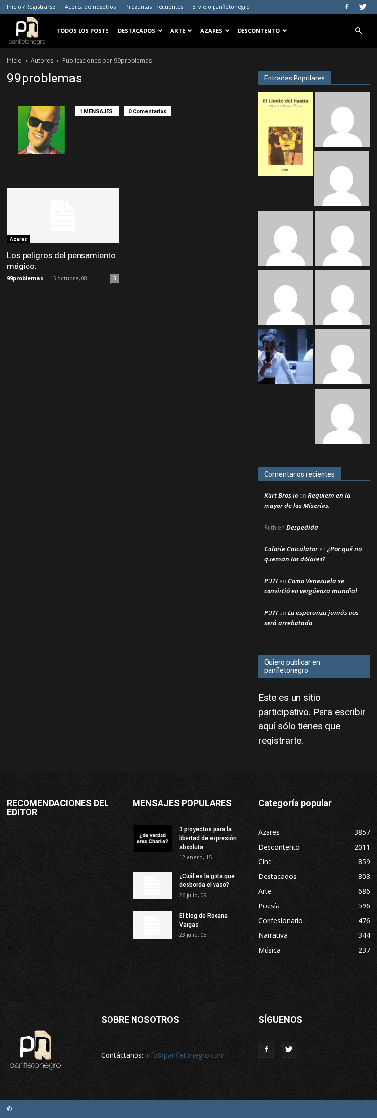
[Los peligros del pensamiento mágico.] (63, 215)
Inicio (14, 60)
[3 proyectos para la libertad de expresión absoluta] (152, 838)
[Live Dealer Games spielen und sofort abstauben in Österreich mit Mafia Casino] (285, 298)
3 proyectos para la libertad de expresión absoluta (208, 838)
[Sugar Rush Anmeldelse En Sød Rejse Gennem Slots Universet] (285, 239)
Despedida (302, 527)
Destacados (136, 30)
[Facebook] (346, 7)
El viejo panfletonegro (221, 6)
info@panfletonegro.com (185, 1055)
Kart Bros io (281, 495)
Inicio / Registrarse (31, 6)
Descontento (259, 30)
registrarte (279, 740)
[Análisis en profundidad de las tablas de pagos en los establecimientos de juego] (342, 239)
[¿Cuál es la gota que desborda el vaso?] (152, 885)
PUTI (271, 580)
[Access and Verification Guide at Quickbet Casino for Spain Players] (341, 180)
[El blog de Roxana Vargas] (152, 925)
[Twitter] (362, 7)
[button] (358, 31)
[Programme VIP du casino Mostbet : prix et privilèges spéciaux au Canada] (342, 120)
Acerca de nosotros (90, 6)
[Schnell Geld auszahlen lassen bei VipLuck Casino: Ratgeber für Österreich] (342, 417)
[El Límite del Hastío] (285, 135)
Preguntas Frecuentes (154, 6)
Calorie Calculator (291, 548)
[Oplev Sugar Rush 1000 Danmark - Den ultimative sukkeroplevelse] (342, 298)
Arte (177, 30)
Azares (211, 30)
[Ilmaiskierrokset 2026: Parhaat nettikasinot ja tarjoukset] (342, 358)
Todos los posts (82, 30)
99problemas (25, 278)
